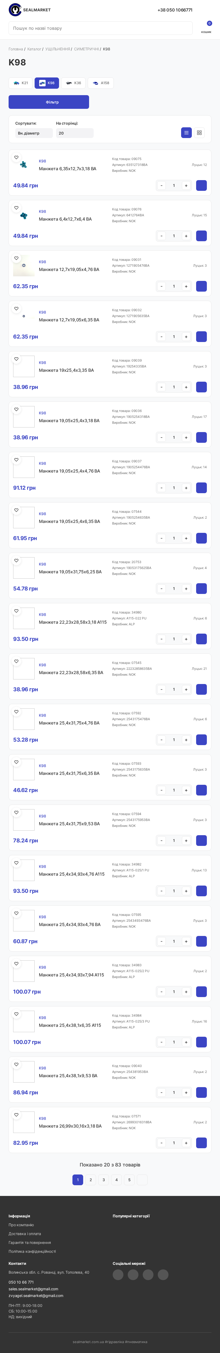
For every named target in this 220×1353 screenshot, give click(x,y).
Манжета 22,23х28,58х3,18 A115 (73, 622)
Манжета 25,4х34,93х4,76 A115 (72, 874)
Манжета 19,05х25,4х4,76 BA (69, 471)
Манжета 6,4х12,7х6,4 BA (65, 219)
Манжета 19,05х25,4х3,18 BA (69, 420)
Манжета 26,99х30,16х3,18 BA (70, 1126)
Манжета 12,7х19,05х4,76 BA (69, 269)
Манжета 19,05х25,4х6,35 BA (69, 521)
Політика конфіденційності (32, 1251)
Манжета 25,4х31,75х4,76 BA (69, 723)
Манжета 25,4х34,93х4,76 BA (70, 924)
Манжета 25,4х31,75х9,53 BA (69, 823)
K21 (25, 83)
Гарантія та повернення (30, 1242)
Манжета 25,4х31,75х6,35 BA (69, 773)
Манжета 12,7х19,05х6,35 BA (69, 319)
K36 (77, 83)
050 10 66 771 (21, 1282)
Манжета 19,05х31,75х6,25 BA (70, 571)
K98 (51, 83)
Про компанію (21, 1224)
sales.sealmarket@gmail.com (33, 1289)
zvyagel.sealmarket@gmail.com (36, 1295)
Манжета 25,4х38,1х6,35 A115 (70, 1025)
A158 (105, 83)
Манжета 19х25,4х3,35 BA (66, 370)
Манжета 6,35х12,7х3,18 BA (67, 168)
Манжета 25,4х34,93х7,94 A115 (71, 974)
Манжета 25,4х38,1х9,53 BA (68, 1075)
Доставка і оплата (25, 1233)
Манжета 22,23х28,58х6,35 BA (71, 672)
